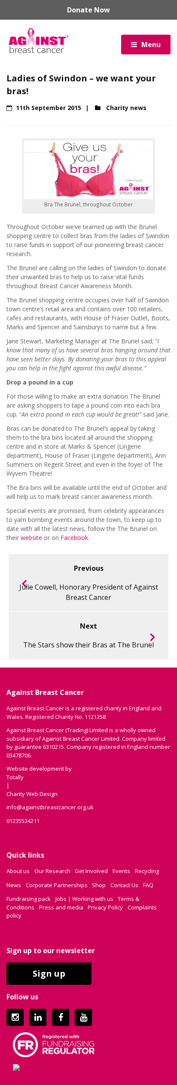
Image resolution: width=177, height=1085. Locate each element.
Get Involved (91, 871)
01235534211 (23, 821)
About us (18, 871)
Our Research (52, 871)
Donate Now (88, 10)
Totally (15, 777)
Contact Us (124, 885)
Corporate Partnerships (57, 885)
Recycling (147, 871)
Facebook (74, 538)
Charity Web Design (32, 794)
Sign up (49, 973)
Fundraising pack (28, 899)
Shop (99, 885)
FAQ (148, 885)
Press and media (61, 907)
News (13, 885)
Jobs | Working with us (84, 899)
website (31, 538)
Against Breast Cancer (39, 40)
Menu (151, 44)
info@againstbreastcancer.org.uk (50, 807)
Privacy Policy (105, 907)
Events (121, 871)
